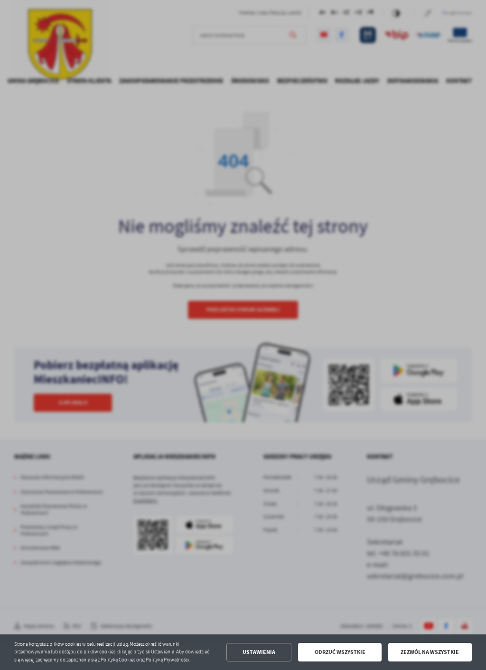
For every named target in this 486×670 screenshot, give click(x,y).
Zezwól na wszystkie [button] (430, 652)
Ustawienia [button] (259, 652)
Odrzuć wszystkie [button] (340, 652)
